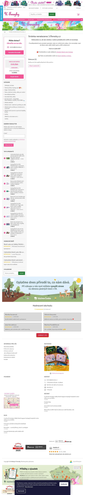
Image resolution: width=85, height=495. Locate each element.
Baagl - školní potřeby (10, 90)
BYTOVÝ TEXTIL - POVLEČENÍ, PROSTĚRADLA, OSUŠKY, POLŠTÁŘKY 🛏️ (15, 99)
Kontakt (6, 359)
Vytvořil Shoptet (77, 461)
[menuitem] (8, 19)
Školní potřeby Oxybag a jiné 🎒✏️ (13, 88)
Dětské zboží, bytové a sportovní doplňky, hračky (15, 111)
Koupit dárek (14, 76)
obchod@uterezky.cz (52, 380)
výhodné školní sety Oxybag (64, 52)
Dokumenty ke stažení (9, 357)
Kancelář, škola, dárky (10, 97)
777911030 (49, 390)
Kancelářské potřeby (10, 94)
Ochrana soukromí (8, 351)
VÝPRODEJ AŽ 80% (9, 85)
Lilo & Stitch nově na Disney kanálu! (52, 406)
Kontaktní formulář (14, 52)
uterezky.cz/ (50, 387)
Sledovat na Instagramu (58, 373)
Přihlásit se (8, 145)
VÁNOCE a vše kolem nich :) (11, 116)
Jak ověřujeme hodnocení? (10, 353)
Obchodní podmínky (34, 8)
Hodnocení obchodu (42, 305)
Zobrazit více (42, 335)
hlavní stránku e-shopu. (64, 55)
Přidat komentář (34, 65)
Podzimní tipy (47, 402)
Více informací (29, 487)
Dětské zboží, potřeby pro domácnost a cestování (15, 107)
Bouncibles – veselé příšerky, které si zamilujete (16, 427)
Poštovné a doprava (47, 8)
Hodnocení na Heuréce (9, 355)
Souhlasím (64, 484)
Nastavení (21, 491)
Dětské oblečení (9, 102)
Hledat (52, 14)
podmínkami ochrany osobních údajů (14, 140)
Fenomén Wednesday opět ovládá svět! (14, 431)
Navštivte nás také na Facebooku (55, 385)
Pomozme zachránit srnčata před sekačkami (15, 424)
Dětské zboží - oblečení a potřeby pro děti (15, 105)
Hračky (6, 114)
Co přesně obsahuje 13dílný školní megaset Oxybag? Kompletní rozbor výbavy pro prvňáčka (61, 397)
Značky (6, 119)
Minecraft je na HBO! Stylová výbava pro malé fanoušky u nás (59, 410)
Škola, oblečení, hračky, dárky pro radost (15, 92)
